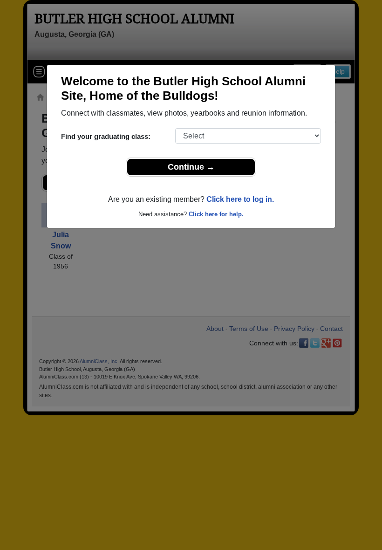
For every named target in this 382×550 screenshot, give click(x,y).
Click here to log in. (240, 199)
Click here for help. (216, 214)
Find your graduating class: (105, 136)
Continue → (191, 167)
